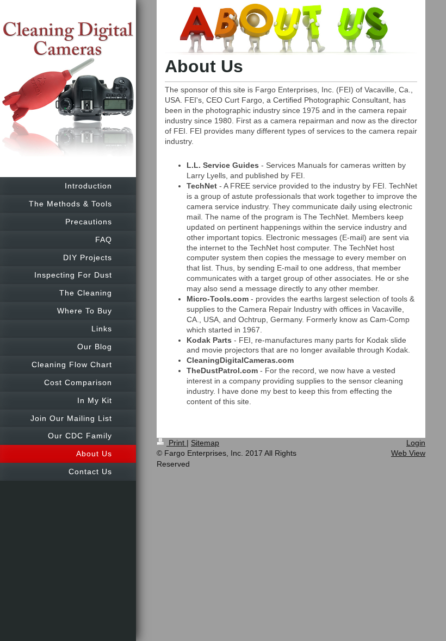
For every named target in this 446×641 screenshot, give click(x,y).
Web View (408, 453)
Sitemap (205, 442)
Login (415, 442)
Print (176, 442)
